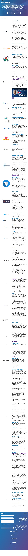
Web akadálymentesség (14, 535)
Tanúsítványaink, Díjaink (14, 543)
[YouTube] (22, 529)
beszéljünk (14, 13)
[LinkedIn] (16, 529)
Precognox (3, 0)
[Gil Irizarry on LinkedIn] (13, 98)
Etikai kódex (14, 539)
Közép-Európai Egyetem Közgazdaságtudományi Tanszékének (19, 278)
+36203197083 (25, 517)
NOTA (13, 323)
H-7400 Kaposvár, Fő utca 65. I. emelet (21, 516)
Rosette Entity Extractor (20, 78)
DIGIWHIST (13, 156)
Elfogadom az (6, 525)
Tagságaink (14, 542)
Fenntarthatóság (14, 541)
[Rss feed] (25, 529)
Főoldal (2, 18)
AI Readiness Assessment (14, 534)
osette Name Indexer (15, 79)
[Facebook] (18, 529)
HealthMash (14, 453)
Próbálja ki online (14, 341)
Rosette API (13, 67)
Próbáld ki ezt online (15, 490)
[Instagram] (20, 529)
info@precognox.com (24, 518)
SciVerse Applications (23, 453)
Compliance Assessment (14, 533)
